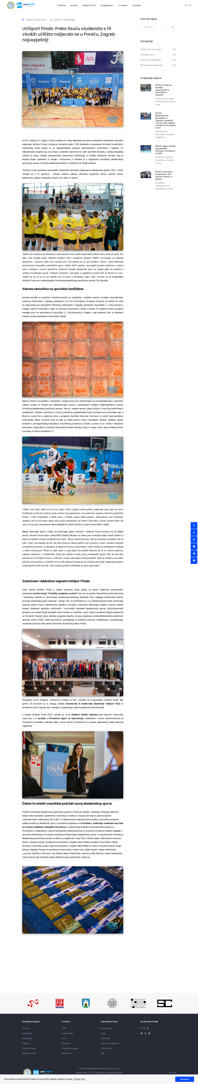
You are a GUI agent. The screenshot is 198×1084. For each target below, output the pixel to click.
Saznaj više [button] (79, 1079)
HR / (186, 5)
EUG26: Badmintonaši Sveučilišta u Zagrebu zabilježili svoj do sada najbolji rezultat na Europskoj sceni (165, 120)
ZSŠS (64, 1028)
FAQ (103, 1053)
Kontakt (137, 5)
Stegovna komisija (70, 1048)
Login (103, 1033)
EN (190, 5)
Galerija (25, 1043)
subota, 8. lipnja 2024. (36, 19)
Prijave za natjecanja (110, 1043)
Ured (64, 1038)
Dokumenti (66, 1053)
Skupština (66, 1043)
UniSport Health (29, 1053)
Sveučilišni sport (147, 54)
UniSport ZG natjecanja (150, 49)
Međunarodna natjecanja (151, 65)
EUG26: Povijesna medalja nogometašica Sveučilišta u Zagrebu (163, 90)
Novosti (74, 5)
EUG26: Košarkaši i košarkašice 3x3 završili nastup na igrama (164, 175)
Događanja (106, 5)
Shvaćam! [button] (184, 1079)
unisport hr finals (31, 967)
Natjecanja (27, 1033)
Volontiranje (106, 1048)
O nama (122, 5)
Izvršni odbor (67, 1033)
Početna (61, 5)
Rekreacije (105, 1038)
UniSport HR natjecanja (64, 19)
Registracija (106, 1028)
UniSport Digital (29, 1048)
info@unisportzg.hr (114, 1072)
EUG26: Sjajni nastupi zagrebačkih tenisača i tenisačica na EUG (165, 150)
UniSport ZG (89, 5)
